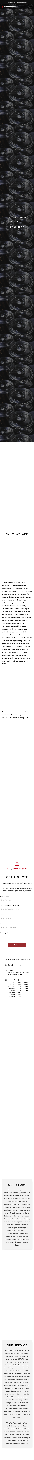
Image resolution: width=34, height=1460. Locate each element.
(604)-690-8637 (17, 965)
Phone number (5, 924)
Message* (4, 933)
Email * (2, 915)
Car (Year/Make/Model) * (9, 906)
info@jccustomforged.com (21, 959)
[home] (10, 7)
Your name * (4, 897)
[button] (31, 7)
